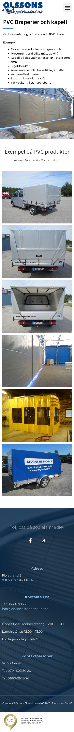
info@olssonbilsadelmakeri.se (25, 609)
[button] (67, 7)
